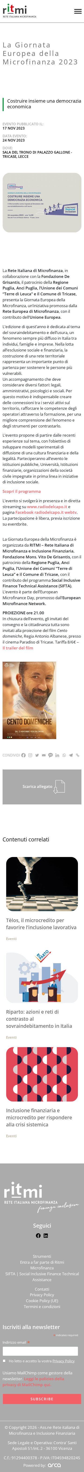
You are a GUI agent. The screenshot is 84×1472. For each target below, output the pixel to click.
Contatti (42, 1289)
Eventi (11, 938)
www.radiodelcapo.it (47, 506)
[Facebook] (23, 755)
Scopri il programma (22, 491)
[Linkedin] (57, 755)
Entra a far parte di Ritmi (42, 1262)
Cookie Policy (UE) (42, 1300)
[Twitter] (37, 755)
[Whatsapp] (64, 755)
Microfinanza (42, 1268)
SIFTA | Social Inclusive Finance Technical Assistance (42, 1276)
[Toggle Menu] (78, 11)
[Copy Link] (77, 755)
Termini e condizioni (42, 1306)
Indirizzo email (16, 1342)
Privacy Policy (42, 1294)
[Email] (44, 755)
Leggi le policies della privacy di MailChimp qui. (33, 1381)
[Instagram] (30, 755)
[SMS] (50, 755)
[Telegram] (71, 755)
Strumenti (42, 1256)
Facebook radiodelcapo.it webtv (46, 512)
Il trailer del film (18, 648)
